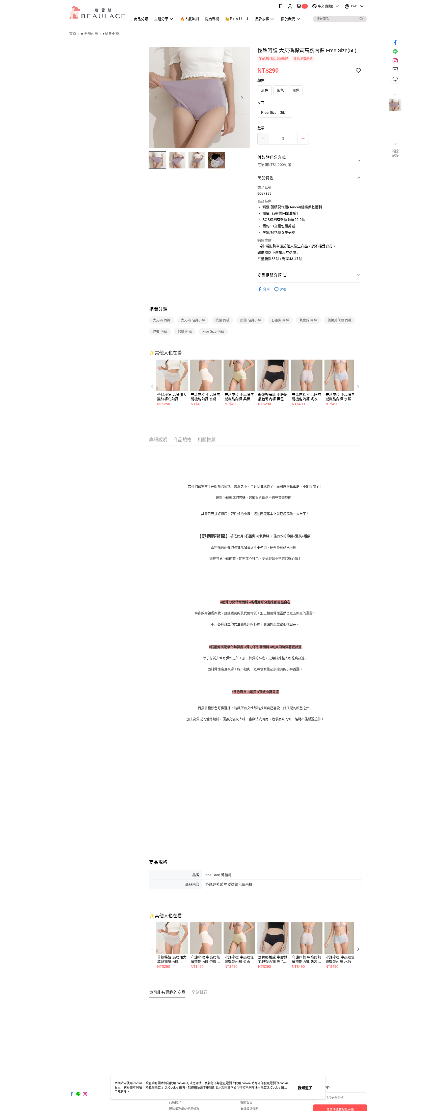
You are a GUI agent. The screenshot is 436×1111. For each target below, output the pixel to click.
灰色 (264, 90)
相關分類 (158, 309)
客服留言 (246, 1102)
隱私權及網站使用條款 (184, 1109)
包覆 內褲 (160, 331)
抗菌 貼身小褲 (250, 320)
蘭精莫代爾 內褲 (339, 320)
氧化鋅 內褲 (308, 320)
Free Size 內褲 (213, 331)
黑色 (295, 90)
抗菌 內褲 (222, 320)
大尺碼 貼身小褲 (193, 320)
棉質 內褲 (185, 331)
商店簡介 (175, 1102)
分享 (266, 289)
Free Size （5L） (275, 112)
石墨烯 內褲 (280, 320)
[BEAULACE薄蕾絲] (97, 13)
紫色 (280, 90)
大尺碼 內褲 (161, 320)
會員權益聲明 (249, 1109)
